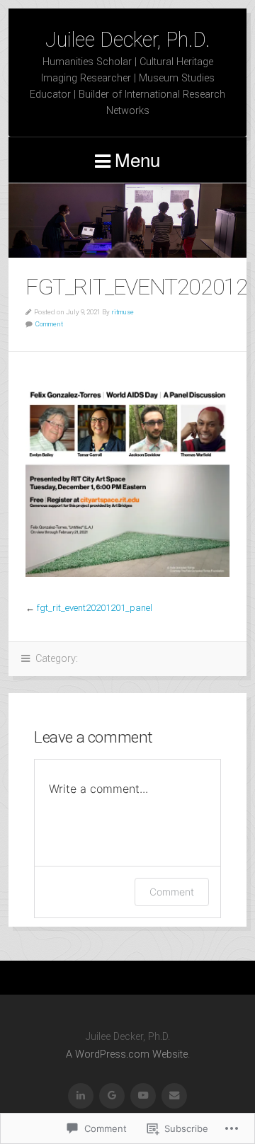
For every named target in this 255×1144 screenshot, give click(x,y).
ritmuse (122, 312)
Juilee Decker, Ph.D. (127, 40)
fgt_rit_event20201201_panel (94, 607)
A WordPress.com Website (127, 1054)
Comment (49, 324)
